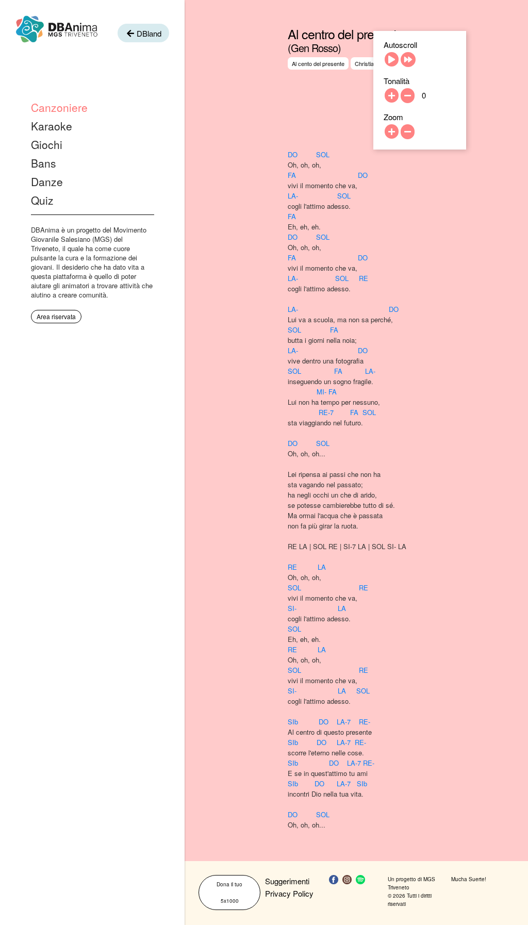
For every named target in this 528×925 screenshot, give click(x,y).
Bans (43, 163)
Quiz (42, 200)
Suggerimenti (287, 881)
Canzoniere (59, 107)
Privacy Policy (289, 893)
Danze (47, 181)
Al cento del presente (318, 63)
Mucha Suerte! (468, 879)
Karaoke (51, 126)
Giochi (46, 144)
